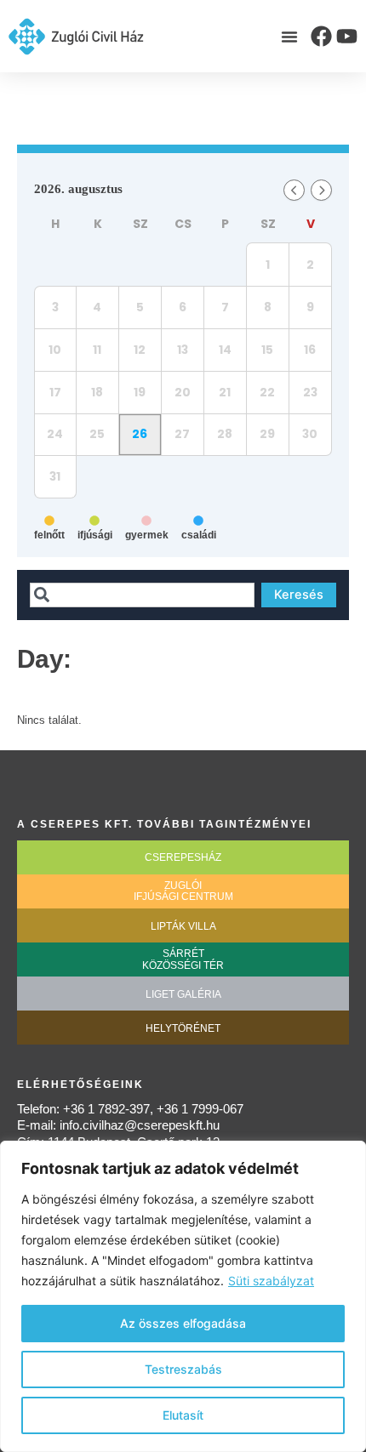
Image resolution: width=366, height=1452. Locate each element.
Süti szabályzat (271, 1280)
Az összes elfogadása (183, 1323)
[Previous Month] (294, 190)
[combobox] (142, 595)
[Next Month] (321, 190)
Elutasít (183, 1415)
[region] (183, 1296)
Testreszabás (183, 1369)
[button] (289, 36)
